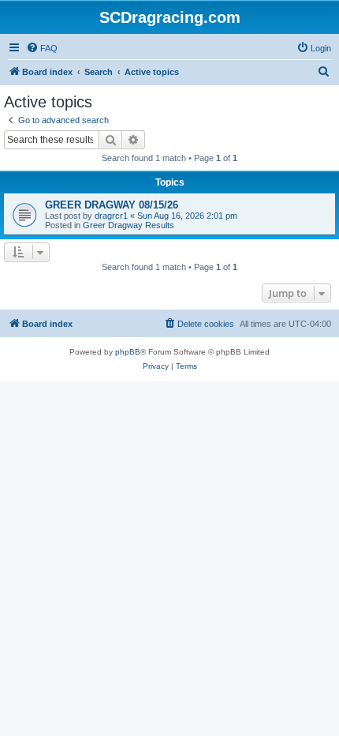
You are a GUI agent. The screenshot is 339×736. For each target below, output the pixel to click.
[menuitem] (42, 48)
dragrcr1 (111, 215)
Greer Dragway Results (128, 225)
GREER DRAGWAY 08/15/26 (111, 205)
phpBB (127, 351)
